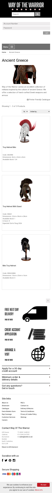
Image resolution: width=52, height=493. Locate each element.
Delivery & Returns (27, 408)
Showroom (5, 406)
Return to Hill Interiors (9, 447)
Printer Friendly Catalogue (39, 100)
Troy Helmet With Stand (12, 206)
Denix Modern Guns (9, 411)
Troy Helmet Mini (9, 147)
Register (23, 36)
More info (39, 490)
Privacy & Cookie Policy (29, 414)
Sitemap (23, 417)
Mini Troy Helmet (9, 266)
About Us (5, 403)
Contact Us (24, 406)
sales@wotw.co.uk (25, 437)
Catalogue (5, 408)
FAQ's (23, 403)
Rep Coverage (7, 414)
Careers (4, 420)
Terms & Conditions (27, 411)
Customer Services (8, 417)
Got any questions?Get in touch (12, 387)
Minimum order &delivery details (11, 378)
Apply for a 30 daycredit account (11, 369)
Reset (20, 38)
